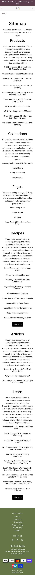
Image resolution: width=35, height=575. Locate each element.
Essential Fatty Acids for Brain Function (17, 490)
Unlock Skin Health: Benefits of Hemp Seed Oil (17, 428)
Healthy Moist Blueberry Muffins (17, 318)
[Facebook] (13, 540)
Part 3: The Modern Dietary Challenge (17, 455)
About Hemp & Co (17, 208)
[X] (17, 540)
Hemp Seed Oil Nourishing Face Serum (18, 223)
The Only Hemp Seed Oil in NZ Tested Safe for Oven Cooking (17, 476)
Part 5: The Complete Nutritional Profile (17, 441)
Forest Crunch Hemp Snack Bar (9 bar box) (17, 87)
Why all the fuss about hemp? (17, 376)
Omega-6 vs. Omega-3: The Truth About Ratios (18, 370)
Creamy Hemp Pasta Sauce (17, 303)
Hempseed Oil (17, 178)
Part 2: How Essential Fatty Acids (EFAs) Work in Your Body (17, 462)
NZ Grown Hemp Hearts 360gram (17, 111)
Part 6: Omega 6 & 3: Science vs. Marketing (17, 435)
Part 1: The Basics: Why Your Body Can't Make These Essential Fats (17, 469)
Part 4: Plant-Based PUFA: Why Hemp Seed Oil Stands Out (17, 448)
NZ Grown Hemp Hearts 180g (17, 106)
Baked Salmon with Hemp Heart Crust (17, 269)
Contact (17, 217)
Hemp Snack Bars (17, 173)
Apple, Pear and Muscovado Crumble (17, 298)
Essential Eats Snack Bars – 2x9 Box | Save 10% (17, 80)
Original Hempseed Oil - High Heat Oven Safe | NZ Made (18, 117)
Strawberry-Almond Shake (17, 313)
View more (17, 324)
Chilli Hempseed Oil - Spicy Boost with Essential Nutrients (17, 68)
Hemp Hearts (17, 168)
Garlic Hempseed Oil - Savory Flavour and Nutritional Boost (17, 93)
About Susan (17, 212)
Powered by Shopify (17, 572)
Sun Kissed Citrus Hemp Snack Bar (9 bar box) (17, 124)
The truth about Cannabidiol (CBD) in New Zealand (17, 382)
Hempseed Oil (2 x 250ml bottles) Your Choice (17, 100)
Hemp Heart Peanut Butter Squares (17, 308)
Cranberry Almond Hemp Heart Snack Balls (17, 281)
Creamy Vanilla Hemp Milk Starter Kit (17, 74)
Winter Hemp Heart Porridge (17, 275)
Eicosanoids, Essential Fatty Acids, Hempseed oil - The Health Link (17, 483)
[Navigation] (2, 8)
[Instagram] (22, 540)
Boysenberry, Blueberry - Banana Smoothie (17, 288)
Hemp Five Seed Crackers (17, 294)
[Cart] (32, 8)
